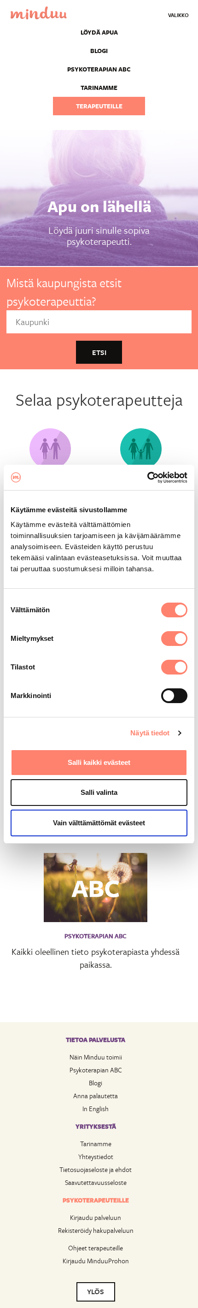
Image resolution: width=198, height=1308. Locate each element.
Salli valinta (99, 792)
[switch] (174, 638)
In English (95, 1108)
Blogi (99, 51)
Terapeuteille (99, 106)
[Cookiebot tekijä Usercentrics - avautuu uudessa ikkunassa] (147, 478)
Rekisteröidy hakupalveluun (96, 1230)
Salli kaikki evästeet (99, 762)
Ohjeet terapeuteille (95, 1247)
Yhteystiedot (95, 1156)
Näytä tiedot (149, 733)
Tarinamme (99, 87)
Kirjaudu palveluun (95, 1217)
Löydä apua (99, 32)
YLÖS (95, 1291)
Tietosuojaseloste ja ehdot (95, 1169)
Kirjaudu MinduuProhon (96, 1260)
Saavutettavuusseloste (96, 1182)
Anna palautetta (95, 1095)
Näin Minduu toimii (96, 1057)
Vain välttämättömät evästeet (99, 823)
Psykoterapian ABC (99, 69)
